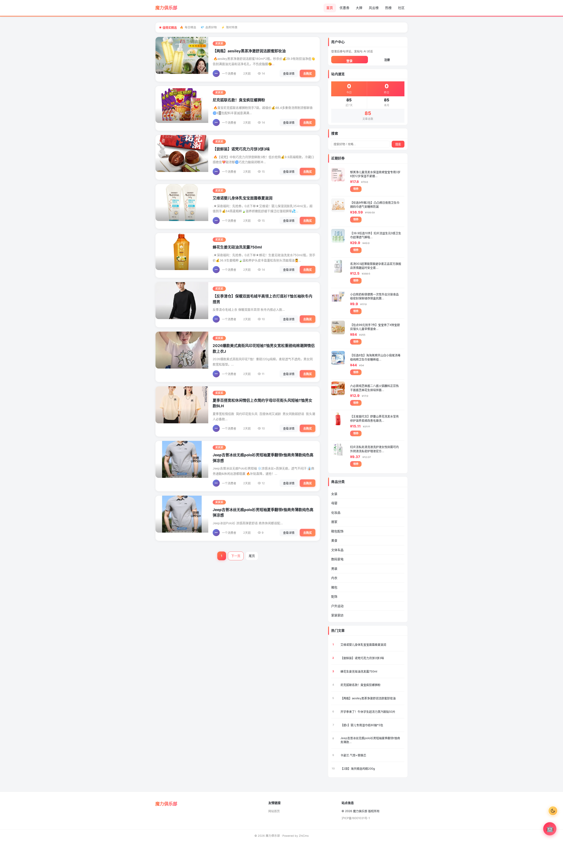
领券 (355, 188)
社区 (401, 8)
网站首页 (274, 811)
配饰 (334, 596)
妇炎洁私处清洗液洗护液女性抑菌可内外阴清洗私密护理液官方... (374, 449)
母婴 (334, 503)
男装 (334, 568)
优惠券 (344, 8)
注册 (387, 59)
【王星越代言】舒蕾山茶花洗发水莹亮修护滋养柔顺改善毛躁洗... (374, 418)
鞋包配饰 (337, 531)
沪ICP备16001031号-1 (356, 818)
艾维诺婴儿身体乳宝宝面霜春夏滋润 (242, 198)
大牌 (359, 8)
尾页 (252, 556)
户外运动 (337, 606)
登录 (349, 61)
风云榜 (374, 8)
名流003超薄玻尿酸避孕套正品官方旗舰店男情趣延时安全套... (375, 265)
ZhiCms (304, 835)
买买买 (219, 43)
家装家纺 (337, 615)
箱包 (334, 587)
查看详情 (288, 73)
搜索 (398, 144)
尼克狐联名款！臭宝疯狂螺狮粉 (239, 100)
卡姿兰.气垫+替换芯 (353, 755)
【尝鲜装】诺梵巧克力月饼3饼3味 (241, 149)
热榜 (388, 8)
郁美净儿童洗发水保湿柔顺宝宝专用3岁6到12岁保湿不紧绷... (375, 174)
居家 (334, 522)
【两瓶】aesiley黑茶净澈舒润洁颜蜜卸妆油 (249, 51)
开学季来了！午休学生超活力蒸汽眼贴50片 (367, 711)
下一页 (235, 556)
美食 (334, 540)
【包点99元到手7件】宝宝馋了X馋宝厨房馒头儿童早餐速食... (375, 327)
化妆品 (335, 512)
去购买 (307, 73)
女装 (334, 494)
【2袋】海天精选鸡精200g (357, 768)
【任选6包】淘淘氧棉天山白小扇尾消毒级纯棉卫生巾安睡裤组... (375, 357)
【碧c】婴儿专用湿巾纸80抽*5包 (361, 725)
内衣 (334, 578)
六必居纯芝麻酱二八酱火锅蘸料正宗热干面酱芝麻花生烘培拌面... (374, 387)
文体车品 (337, 550)
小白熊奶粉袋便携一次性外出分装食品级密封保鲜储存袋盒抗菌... (374, 296)
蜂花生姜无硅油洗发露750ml (237, 247)
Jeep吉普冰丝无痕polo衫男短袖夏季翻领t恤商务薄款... (370, 740)
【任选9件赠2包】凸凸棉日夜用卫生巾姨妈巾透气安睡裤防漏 (374, 204)
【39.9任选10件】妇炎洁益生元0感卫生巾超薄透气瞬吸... (375, 235)
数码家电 (337, 559)
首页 (329, 8)
